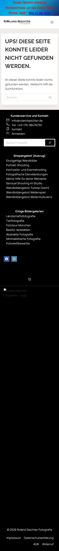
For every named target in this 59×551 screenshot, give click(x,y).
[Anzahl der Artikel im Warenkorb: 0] (29, 279)
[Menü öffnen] (52, 22)
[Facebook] (6, 259)
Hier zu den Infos (39, 13)
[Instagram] (14, 259)
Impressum (13, 538)
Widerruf (47, 544)
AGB (36, 544)
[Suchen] (50, 142)
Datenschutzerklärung (38, 538)
